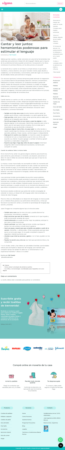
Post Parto (56, 113)
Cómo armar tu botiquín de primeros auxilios (18, 267)
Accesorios (56, 116)
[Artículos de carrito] (61, 9)
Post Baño (56, 110)
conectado (18, 280)
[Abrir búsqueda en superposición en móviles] (43, 3)
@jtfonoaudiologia (35, 103)
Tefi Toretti (11, 255)
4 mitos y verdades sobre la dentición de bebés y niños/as (57, 65)
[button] (2, 9)
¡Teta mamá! (56, 72)
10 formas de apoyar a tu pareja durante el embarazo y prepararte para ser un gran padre (58, 52)
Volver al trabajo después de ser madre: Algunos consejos (58, 39)
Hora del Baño (57, 107)
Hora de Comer (58, 119)
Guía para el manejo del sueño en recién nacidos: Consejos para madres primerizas (57, 26)
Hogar (55, 127)
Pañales (55, 85)
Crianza (6, 265)
